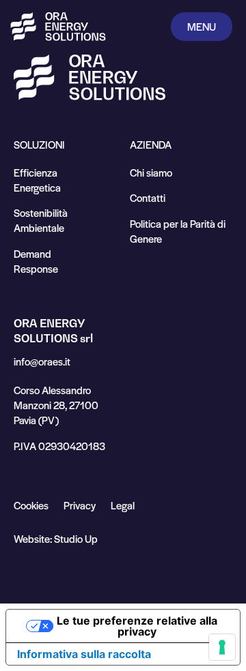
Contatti (147, 197)
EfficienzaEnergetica (37, 179)
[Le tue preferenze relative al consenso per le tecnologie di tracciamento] (222, 647)
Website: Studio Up (56, 538)
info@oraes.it (42, 361)
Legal (123, 505)
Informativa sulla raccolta (84, 654)
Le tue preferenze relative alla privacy (137, 626)
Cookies (31, 505)
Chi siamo (151, 172)
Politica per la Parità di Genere (178, 230)
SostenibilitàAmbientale (41, 220)
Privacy (80, 505)
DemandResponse (36, 260)
